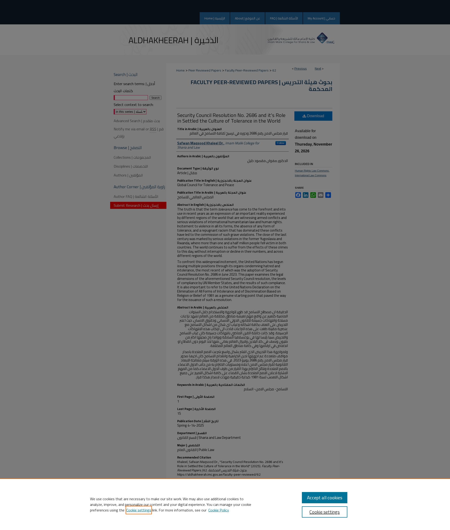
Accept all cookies (324, 497)
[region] (225, 504)
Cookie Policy (218, 510)
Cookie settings (138, 510)
